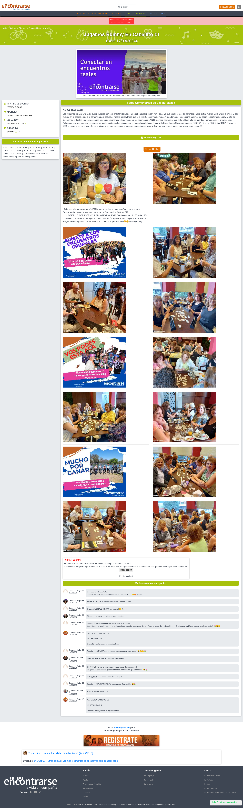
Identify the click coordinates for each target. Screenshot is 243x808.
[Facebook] (30, 792)
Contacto (86, 792)
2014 (44, 148)
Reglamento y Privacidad (92, 784)
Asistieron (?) (151, 137)
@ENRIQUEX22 (108, 215)
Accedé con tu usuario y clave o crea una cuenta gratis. (122, 20)
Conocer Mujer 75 (76, 601)
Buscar (85, 776)
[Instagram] (39, 792)
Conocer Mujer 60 (76, 591)
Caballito (47, 28)
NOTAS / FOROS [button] (158, 14)
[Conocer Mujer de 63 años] (66, 616)
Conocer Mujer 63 (76, 615)
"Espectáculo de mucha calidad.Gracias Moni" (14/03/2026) (60, 753)
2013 (38, 148)
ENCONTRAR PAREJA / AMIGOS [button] (92, 14)
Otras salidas (54, 761)
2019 (25, 151)
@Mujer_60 (140, 215)
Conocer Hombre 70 (77, 658)
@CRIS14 (94, 215)
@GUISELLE (83, 218)
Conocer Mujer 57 (76, 632)
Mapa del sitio (88, 788)
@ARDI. (93, 667)
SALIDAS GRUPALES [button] (135, 14)
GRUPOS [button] (116, 14)
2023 (51, 151)
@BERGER (84, 215)
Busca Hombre (149, 780)
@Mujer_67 (122, 212)
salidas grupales (122, 727)
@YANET (10, 132)
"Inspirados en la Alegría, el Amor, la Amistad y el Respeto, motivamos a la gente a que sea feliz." (137, 804)
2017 (12, 151)
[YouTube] (35, 792)
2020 (32, 151)
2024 (5, 154)
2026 (19, 154)
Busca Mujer (148, 784)
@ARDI (94, 677)
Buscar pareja (149, 776)
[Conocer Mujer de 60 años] (66, 591)
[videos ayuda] (239, 7)
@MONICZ (39, 761)
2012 (31, 148)
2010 (18, 148)
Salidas (12, 28)
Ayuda (85, 780)
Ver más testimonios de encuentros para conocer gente (90, 761)
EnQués (207, 784)
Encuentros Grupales (212, 776)
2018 (19, 151)
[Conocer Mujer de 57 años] (66, 633)
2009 (11, 148)
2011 (25, 148)
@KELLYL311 (102, 592)
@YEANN (93, 209)
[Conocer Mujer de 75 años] (66, 601)
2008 (5, 148)
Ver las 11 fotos (152, 149)
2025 (12, 154)
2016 (5, 151)
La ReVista (208, 780)
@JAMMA (100, 651)
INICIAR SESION (227, 7)
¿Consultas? (127, 576)
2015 (51, 148)
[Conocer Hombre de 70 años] (66, 658)
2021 (38, 151)
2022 (45, 151)
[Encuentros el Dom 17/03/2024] (25, 123)
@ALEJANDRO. (102, 684)
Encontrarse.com (88, 804)
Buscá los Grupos (211, 788)
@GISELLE (73, 215)
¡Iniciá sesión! (126, 570)
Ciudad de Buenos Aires (30, 28)
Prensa (85, 797)
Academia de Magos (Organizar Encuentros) (220, 792)
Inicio (4, 28)
